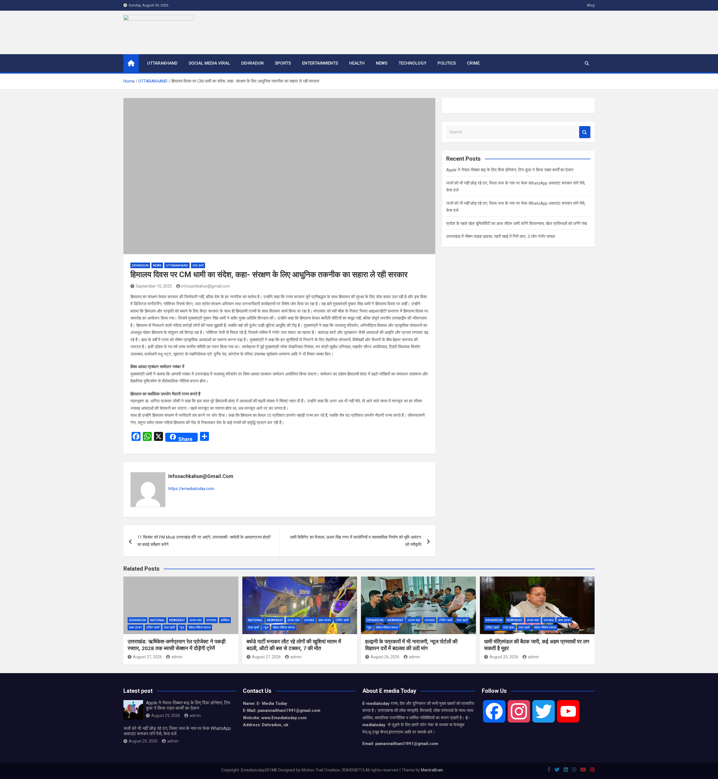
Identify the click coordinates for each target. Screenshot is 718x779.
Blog (591, 5)
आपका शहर (195, 620)
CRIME (473, 63)
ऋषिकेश (224, 620)
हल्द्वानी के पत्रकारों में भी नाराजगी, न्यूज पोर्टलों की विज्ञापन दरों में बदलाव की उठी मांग (411, 645)
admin (177, 657)
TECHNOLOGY (412, 63)
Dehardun (137, 620)
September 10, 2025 (154, 286)
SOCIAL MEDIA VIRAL (209, 63)
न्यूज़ (181, 627)
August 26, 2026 (384, 657)
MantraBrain (432, 770)
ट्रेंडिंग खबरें (153, 627)
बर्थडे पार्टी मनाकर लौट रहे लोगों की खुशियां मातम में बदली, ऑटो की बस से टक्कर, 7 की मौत (294, 645)
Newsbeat (177, 620)
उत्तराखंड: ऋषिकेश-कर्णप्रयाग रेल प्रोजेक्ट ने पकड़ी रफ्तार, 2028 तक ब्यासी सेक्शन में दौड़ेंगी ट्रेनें (176, 645)
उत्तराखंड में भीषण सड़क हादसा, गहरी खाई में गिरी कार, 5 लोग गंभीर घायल (500, 236)
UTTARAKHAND (162, 63)
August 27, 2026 (147, 657)
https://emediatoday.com (191, 488)
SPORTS (283, 63)
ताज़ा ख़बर (508, 627)
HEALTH (357, 63)
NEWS (381, 63)
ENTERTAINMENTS (320, 63)
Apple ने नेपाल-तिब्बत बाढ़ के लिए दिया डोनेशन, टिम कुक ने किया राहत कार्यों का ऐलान (510, 169)
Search (584, 132)
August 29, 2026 (165, 715)
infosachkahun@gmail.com (205, 286)
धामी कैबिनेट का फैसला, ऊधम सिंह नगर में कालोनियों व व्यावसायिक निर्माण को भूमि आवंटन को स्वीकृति (355, 541)
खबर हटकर (135, 627)
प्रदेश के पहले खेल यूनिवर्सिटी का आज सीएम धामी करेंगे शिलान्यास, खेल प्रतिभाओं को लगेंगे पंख (516, 223)
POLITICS (447, 63)
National (157, 620)
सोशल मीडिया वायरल (199, 627)
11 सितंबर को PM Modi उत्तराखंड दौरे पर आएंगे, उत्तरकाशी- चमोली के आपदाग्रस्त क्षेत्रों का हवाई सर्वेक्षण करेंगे (203, 541)
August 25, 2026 (503, 657)
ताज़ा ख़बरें (198, 265)
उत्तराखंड (211, 620)
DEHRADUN (252, 63)
